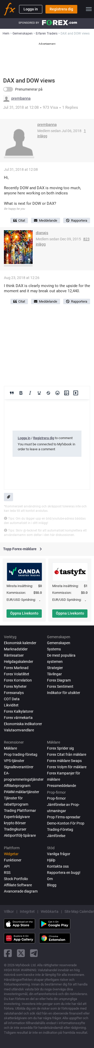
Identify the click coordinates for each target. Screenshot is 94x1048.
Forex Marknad (16, 668)
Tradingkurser (15, 829)
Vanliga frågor (58, 854)
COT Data (12, 699)
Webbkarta (49, 911)
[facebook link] (8, 953)
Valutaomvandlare (19, 730)
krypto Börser (15, 823)
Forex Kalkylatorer (18, 711)
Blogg (51, 885)
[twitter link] (21, 953)
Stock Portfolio (16, 879)
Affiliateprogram (17, 786)
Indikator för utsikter (63, 693)
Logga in (31, 9)
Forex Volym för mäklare (66, 767)
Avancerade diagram (21, 891)
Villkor (9, 911)
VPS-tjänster (14, 761)
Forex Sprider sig (60, 748)
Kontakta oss (58, 866)
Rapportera (79, 220)
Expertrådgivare (17, 817)
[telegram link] (34, 953)
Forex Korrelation (18, 680)
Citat (21, 220)
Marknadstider (16, 649)
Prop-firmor (56, 798)
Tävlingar (54, 674)
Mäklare (10, 748)
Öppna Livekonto (24, 613)
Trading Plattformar (20, 810)
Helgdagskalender (18, 661)
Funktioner (12, 860)
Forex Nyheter (15, 686)
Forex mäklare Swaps (64, 761)
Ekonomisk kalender (20, 643)
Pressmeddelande (61, 786)
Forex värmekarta (18, 718)
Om (50, 879)
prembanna (21, 98)
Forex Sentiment (60, 686)
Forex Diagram (59, 680)
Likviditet (11, 705)
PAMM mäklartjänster (21, 792)
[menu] (89, 9)
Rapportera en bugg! (63, 872)
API (7, 866)
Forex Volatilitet (16, 674)
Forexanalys (14, 693)
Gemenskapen (58, 643)
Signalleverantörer (18, 767)
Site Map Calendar (79, 911)
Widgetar (11, 854)
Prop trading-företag (20, 754)
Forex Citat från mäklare (66, 754)
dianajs (42, 232)
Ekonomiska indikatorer (23, 724)
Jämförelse (56, 836)
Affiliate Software (18, 885)
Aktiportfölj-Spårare (20, 835)
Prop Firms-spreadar (63, 817)
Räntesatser (14, 655)
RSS (7, 872)
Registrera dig (61, 9)
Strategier (55, 668)
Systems (54, 649)
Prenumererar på (29, 89)
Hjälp (51, 860)
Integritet (27, 911)
